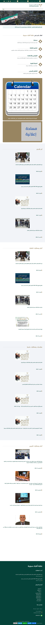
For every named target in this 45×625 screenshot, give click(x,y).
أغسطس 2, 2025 (38, 512)
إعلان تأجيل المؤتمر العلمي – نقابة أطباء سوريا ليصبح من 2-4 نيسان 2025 (28, 27)
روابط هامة (39, 599)
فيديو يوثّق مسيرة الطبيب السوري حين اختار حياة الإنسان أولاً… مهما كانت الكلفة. (28, 406)
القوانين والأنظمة (32, 56)
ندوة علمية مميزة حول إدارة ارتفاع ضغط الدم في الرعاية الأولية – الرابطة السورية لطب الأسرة (26, 505)
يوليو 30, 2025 (38, 534)
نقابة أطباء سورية (19, 621)
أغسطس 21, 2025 (38, 468)
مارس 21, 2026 (38, 237)
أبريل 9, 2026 (39, 391)
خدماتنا (35, 40)
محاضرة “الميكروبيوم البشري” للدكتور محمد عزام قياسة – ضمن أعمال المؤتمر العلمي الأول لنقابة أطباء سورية (23, 428)
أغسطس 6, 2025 (38, 490)
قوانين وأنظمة (38, 593)
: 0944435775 (38, 615)
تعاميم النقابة (33, 48)
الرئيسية (39, 588)
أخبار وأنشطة (38, 594)
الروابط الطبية (38, 597)
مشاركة (33, 623)
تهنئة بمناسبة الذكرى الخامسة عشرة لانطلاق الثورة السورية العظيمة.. (30, 329)
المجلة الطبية (33, 63)
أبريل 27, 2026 (38, 193)
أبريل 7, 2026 (39, 413)
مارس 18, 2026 (38, 336)
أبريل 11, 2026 (38, 215)
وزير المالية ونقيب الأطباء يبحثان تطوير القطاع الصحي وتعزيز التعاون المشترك (28, 164)
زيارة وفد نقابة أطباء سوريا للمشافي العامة (34, 230)
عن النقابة (39, 590)
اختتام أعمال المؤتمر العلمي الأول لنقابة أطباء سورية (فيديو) (31, 208)
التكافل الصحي (33, 71)
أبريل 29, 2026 (38, 171)
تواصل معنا (39, 600)
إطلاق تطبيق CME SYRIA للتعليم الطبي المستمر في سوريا (31, 186)
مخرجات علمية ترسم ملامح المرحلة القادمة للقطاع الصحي (32, 384)
